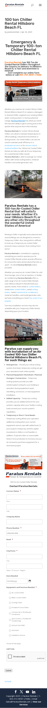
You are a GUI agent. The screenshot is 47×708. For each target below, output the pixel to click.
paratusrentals (13, 32)
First (8, 501)
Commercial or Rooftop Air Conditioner (21, 613)
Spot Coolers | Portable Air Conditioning (21, 620)
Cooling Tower (17, 602)
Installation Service (18, 635)
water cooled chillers (18, 289)
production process (12, 145)
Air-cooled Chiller (18, 593)
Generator (15, 630)
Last (8, 511)
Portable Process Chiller (20, 607)
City (8, 561)
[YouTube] (27, 691)
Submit (8, 670)
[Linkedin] (33, 691)
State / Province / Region (16, 570)
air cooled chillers (33, 286)
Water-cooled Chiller (19, 598)
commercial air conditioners (27, 292)
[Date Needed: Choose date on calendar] (29, 581)
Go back (8, 681)
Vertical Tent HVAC (18, 625)
